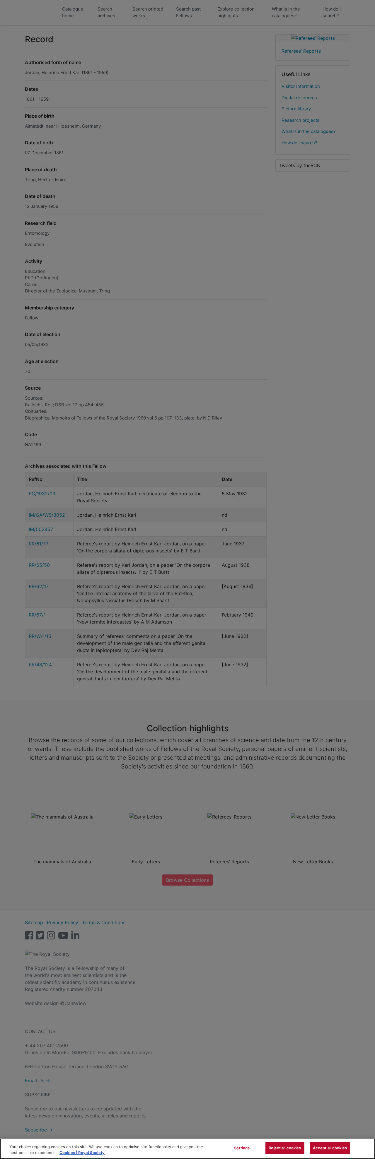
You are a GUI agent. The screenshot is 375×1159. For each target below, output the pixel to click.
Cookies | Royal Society (82, 1152)
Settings (242, 1148)
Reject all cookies (285, 1148)
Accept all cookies (330, 1148)
